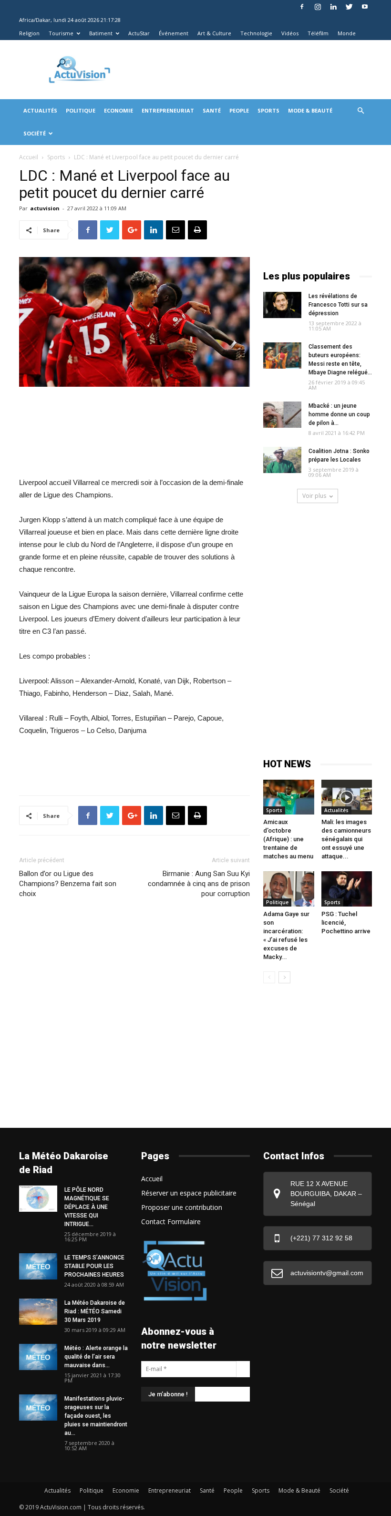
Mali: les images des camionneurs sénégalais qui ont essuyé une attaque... (346, 839)
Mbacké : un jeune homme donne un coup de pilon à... (339, 414)
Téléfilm (318, 33)
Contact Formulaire (171, 1221)
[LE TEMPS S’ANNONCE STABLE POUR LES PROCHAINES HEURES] (38, 1266)
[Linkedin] (333, 6)
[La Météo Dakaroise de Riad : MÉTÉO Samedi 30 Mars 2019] (38, 1312)
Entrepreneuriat (168, 110)
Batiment (101, 33)
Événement (173, 33)
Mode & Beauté (310, 110)
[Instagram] (317, 6)
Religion (29, 33)
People (239, 110)
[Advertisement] (252, 61)
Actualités (40, 110)
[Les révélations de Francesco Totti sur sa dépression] (282, 305)
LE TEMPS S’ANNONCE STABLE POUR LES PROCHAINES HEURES (94, 1266)
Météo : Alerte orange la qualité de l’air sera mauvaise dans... (96, 1357)
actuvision (45, 208)
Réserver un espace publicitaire (189, 1192)
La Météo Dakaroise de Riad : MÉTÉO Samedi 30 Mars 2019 (94, 1311)
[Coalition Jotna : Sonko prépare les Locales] (282, 460)
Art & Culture (214, 33)
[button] (360, 110)
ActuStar (139, 33)
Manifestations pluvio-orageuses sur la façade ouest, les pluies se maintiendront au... (95, 1415)
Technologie (256, 33)
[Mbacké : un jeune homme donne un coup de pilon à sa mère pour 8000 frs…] (282, 415)
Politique (80, 110)
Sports (268, 110)
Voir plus (314, 496)
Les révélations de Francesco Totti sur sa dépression (338, 305)
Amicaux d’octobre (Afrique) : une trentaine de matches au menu (288, 839)
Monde (347, 33)
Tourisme (61, 33)
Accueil (28, 157)
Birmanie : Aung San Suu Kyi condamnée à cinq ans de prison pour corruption (199, 883)
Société (34, 133)
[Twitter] (349, 6)
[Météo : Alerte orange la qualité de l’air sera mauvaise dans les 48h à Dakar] (38, 1357)
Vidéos (289, 33)
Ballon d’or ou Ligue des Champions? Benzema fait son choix (67, 883)
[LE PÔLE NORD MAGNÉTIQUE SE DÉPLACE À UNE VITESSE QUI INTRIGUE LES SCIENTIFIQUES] (38, 1199)
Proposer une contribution (181, 1207)
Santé (212, 110)
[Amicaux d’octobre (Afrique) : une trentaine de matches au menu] (288, 797)
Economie (118, 110)
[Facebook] (302, 6)
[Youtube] (365, 6)
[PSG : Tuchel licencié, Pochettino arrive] (346, 888)
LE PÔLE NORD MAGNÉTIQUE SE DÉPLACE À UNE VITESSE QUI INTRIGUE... (86, 1206)
